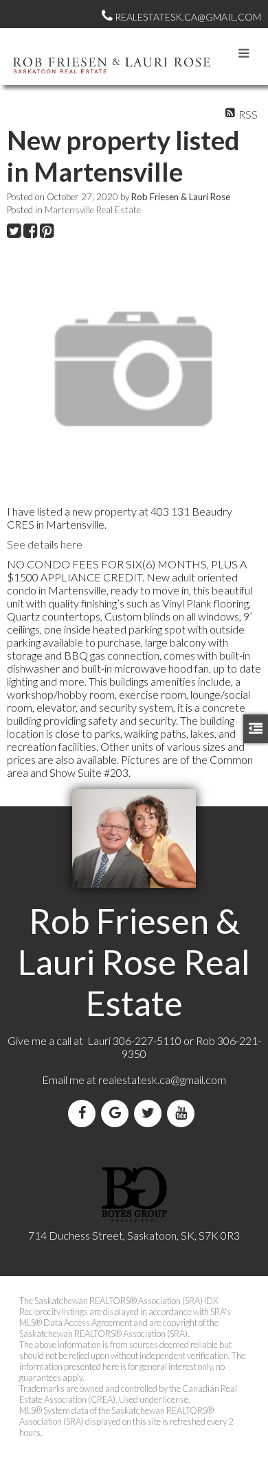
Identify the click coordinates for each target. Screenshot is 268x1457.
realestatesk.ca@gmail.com (162, 1079)
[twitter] (150, 1113)
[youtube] (183, 1113)
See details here (44, 544)
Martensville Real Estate (93, 209)
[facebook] (84, 1113)
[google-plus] (117, 1113)
